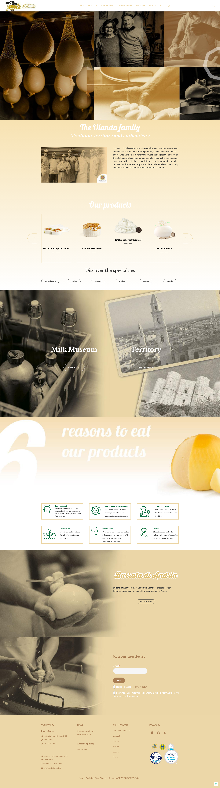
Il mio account (82, 749)
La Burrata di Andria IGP (121, 731)
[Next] (185, 238)
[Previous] (34, 238)
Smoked (116, 747)
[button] (98, 5)
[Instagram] (158, 733)
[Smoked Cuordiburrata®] (92, 224)
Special (115, 757)
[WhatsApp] (165, 733)
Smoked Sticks (128, 248)
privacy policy (141, 687)
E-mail (116, 666)
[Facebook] (152, 733)
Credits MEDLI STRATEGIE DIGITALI (124, 778)
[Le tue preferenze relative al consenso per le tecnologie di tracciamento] (216, 784)
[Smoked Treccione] (164, 229)
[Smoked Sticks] (128, 229)
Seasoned (116, 752)
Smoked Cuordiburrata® (92, 240)
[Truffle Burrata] (56, 229)
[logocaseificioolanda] (21, 6)
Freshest (116, 741)
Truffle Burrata (56, 248)
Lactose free (117, 736)
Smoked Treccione (164, 248)
